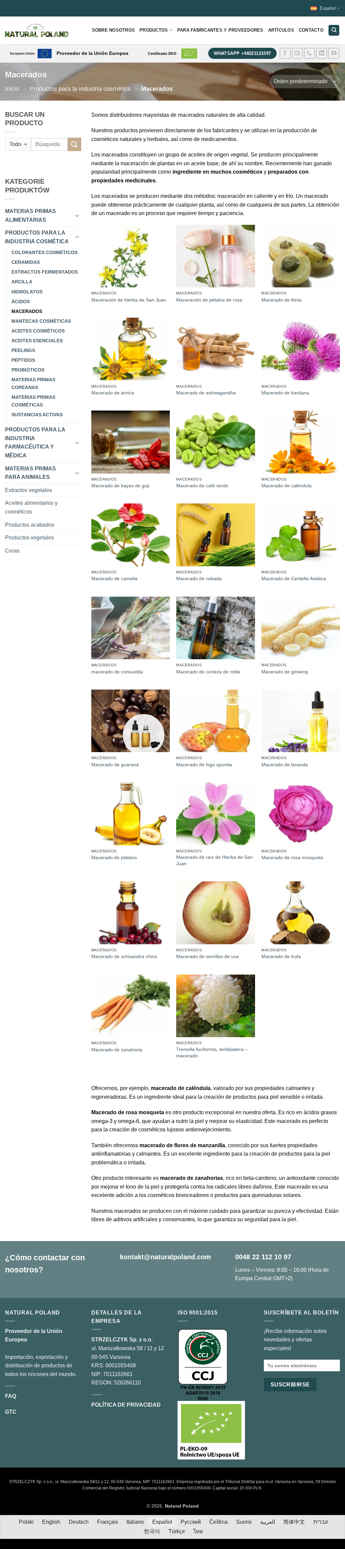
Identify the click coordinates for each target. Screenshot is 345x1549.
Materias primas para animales (30, 473)
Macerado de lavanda (284, 764)
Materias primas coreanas (33, 383)
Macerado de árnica (112, 392)
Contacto (311, 30)
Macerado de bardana (285, 392)
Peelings (23, 350)
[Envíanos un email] (297, 53)
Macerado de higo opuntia (204, 764)
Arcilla (21, 281)
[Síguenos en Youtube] (333, 53)
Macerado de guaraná (115, 764)
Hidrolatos (26, 291)
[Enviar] (74, 144)
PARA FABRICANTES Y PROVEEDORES (220, 30)
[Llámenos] (309, 53)
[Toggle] (77, 215)
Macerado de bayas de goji (120, 485)
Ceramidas (25, 262)
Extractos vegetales (28, 490)
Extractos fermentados (44, 272)
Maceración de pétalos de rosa (209, 300)
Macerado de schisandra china (124, 956)
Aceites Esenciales (37, 340)
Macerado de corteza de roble (208, 671)
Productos (153, 30)
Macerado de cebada (199, 578)
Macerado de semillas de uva (207, 956)
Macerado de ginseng (284, 671)
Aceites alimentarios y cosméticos (31, 507)
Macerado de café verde (202, 485)
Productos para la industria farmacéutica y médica (35, 442)
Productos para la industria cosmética (80, 88)
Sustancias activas (37, 414)
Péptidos (23, 360)
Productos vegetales (29, 537)
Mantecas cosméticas (41, 321)
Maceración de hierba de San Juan (128, 300)
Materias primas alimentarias (30, 215)
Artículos (281, 30)
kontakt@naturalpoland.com (165, 1257)
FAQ (10, 1396)
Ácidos (20, 301)
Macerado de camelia (114, 578)
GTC (11, 1412)
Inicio (12, 88)
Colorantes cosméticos (44, 252)
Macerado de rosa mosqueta (292, 857)
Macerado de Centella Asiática (293, 578)
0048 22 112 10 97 (263, 1257)
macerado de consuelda (117, 671)
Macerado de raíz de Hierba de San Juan (214, 860)
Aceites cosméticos (38, 330)
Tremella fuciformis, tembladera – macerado (212, 1052)
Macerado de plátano (114, 857)
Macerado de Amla (281, 300)
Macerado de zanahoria (116, 1049)
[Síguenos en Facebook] (285, 53)
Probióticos (27, 370)
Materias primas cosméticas (33, 401)
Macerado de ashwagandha (206, 392)
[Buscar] (333, 30)
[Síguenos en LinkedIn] (321, 53)
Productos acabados (29, 525)
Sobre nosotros (113, 30)
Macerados (26, 311)
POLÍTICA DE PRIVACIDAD (126, 1405)
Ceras (12, 551)
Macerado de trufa (281, 956)
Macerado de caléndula (286, 485)
